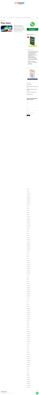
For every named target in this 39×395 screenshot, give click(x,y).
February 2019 (28, 354)
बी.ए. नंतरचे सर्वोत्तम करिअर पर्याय (32, 61)
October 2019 (28, 339)
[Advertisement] (19, 11)
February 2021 (28, 308)
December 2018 (28, 358)
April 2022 (28, 281)
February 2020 (28, 331)
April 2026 (28, 191)
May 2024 (28, 233)
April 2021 (28, 304)
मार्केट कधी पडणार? (30, 64)
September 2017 (29, 385)
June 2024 (28, 231)
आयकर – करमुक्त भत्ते (29, 84)
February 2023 (28, 262)
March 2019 (28, 352)
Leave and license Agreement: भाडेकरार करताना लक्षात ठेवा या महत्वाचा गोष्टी (32, 59)
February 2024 (28, 239)
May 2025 (28, 210)
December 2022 (28, 266)
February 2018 (28, 377)
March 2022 (28, 283)
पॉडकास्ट (25, 17)
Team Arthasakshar (16, 32)
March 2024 (28, 237)
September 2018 (29, 364)
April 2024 (28, 235)
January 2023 (28, 264)
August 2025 (28, 204)
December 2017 (28, 381)
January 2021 (28, 310)
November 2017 (28, 383)
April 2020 (28, 327)
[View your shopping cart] (4, 17)
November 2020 (28, 314)
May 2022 (28, 279)
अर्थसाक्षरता (21, 17)
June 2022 (28, 277)
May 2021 (28, 302)
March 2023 (28, 260)
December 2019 (28, 335)
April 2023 (28, 258)
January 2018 (28, 379)
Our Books (29, 17)
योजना (18, 17)
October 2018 (28, 362)
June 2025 (28, 208)
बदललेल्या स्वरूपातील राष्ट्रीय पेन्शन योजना (33, 51)
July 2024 (28, 229)
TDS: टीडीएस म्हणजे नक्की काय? (32, 54)
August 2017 (28, 387)
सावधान (13, 17)
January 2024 (28, 241)
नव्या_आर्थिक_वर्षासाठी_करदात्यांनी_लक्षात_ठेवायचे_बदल (32, 87)
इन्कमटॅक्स (17, 17)
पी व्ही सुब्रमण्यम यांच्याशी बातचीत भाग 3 (32, 57)
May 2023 (28, 256)
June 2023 (28, 254)
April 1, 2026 (28, 95)
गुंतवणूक (11, 17)
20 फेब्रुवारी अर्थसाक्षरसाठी (30, 94)
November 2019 (28, 337)
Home (9, 17)
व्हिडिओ (27, 17)
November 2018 (28, 360)
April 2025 (28, 212)
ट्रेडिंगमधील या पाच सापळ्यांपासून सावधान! (31, 92)
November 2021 (28, 291)
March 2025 (28, 214)
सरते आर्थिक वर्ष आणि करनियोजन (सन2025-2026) (32, 89)
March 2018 (28, 375)
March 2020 (28, 329)
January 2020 (28, 333)
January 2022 (28, 287)
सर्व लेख (23, 17)
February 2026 (28, 193)
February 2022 (28, 285)
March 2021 (28, 306)
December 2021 (28, 289)
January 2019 (28, 356)
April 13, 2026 (28, 85)
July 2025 (28, 206)
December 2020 (28, 312)
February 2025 (28, 216)
